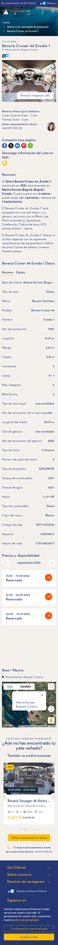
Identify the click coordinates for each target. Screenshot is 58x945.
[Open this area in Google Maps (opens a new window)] (8, 725)
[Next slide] (52, 563)
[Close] (42, 695)
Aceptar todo (29, 937)
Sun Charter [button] (16, 867)
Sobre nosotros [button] (19, 874)
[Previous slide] (6, 563)
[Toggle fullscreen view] (51, 686)
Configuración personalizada (29, 928)
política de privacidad (26, 920)
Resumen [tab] (8, 272)
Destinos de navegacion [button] (26, 881)
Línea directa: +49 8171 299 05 (20, 3)
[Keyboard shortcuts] (20, 726)
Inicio (6, 22)
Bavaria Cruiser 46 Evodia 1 (22, 31)
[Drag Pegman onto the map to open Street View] (51, 720)
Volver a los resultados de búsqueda (27, 27)
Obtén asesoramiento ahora (29, 837)
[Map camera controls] (51, 709)
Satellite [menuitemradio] (25, 686)
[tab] (19, 829)
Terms (52, 726)
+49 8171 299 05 (12, 128)
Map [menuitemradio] (10, 686)
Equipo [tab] (20, 272)
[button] (29, 715)
